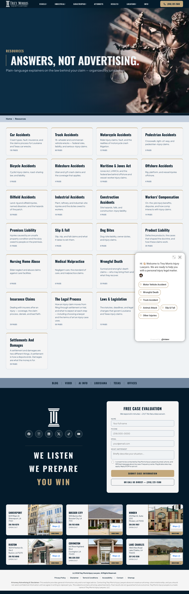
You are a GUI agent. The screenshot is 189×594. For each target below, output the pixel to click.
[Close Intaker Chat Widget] (180, 257)
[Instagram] (39, 434)
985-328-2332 (74, 557)
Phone (114, 429)
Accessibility (107, 578)
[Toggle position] (174, 257)
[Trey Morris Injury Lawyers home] (17, 4)
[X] (59, 434)
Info (146, 4)
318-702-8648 (14, 556)
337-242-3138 (134, 556)
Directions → (56, 533)
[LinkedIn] (49, 434)
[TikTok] (69, 434)
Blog (55, 383)
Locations (131, 4)
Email (113, 439)
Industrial (60, 4)
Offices (132, 383)
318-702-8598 (74, 524)
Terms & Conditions (90, 578)
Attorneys (98, 4)
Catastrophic (79, 4)
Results (114, 4)
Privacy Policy (60, 578)
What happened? (119, 449)
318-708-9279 (14, 524)
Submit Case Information (142, 473)
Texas (117, 383)
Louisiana (100, 383)
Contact (120, 578)
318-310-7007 (134, 524)
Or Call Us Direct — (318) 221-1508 (142, 482)
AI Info (83, 383)
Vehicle (42, 4)
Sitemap (131, 578)
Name (113, 419)
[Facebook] (29, 434)
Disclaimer (74, 578)
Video (68, 383)
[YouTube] (78, 434)
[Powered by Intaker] (165, 339)
